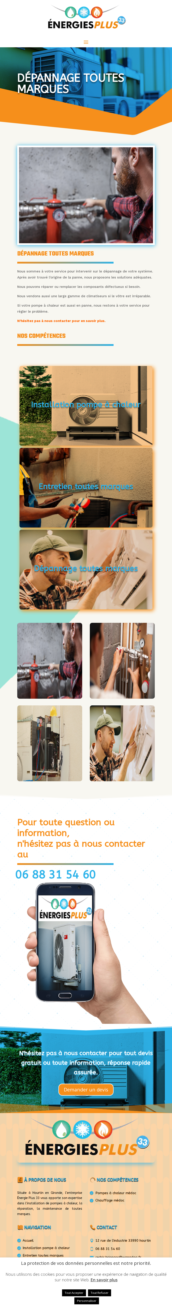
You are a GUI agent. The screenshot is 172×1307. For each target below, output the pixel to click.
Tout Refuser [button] (99, 1293)
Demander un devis (86, 1089)
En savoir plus (104, 1279)
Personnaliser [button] (86, 1301)
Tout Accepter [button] (74, 1293)
